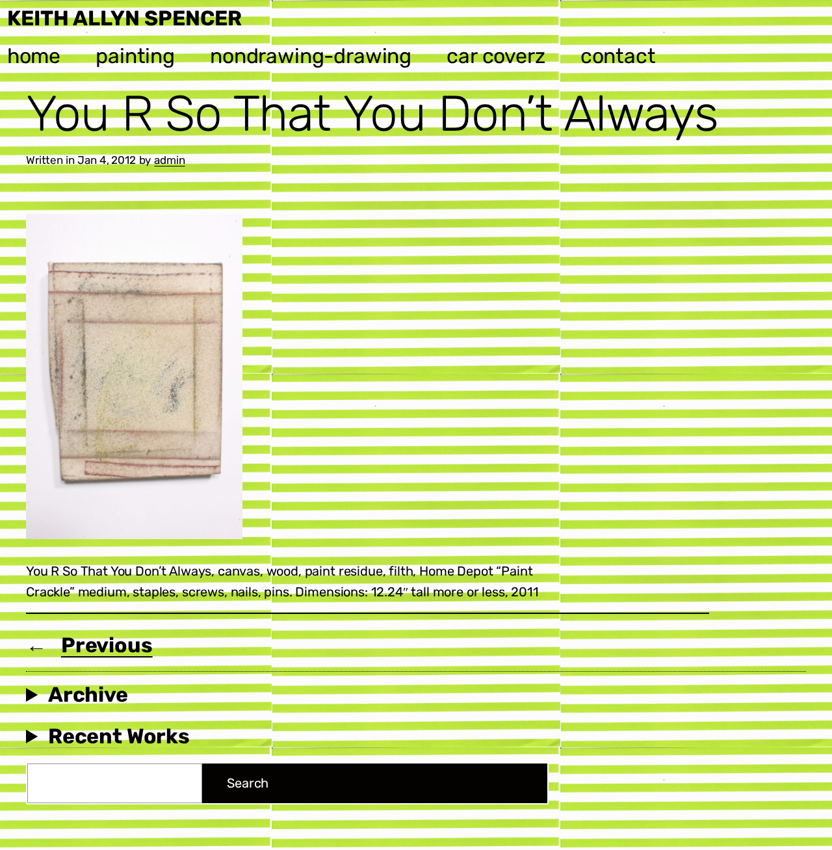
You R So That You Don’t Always (372, 113)
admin (169, 159)
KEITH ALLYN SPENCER (124, 18)
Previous (107, 645)
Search (247, 783)
